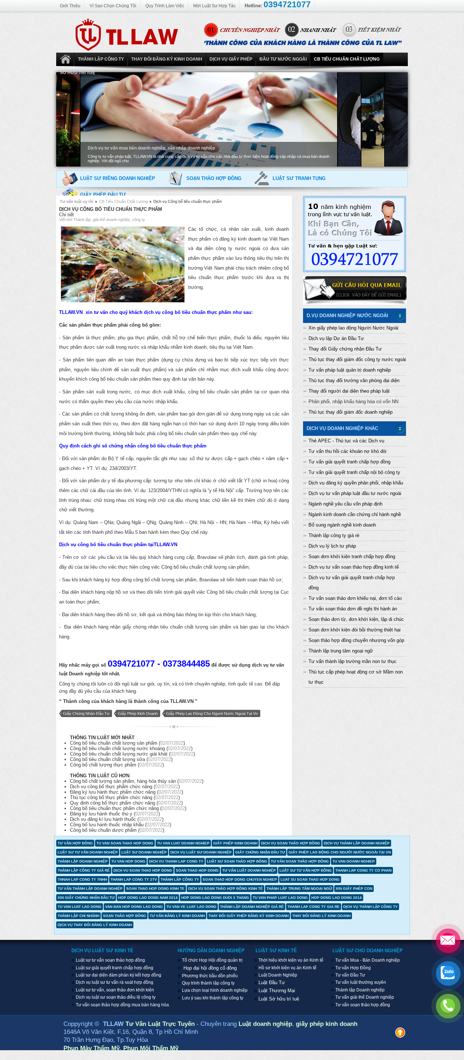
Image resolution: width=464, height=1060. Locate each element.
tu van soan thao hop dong (124, 843)
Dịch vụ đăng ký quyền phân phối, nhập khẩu (355, 483)
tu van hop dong (128, 861)
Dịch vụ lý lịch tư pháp (332, 546)
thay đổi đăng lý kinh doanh (321, 916)
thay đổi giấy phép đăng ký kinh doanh (248, 916)
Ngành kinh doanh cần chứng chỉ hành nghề (354, 514)
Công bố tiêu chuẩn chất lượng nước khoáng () (131, 748)
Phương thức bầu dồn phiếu (210, 975)
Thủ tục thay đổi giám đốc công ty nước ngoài (357, 359)
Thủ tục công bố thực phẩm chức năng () (125, 797)
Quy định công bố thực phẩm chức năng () (126, 803)
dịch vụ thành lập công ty (370, 907)
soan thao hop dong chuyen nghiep (240, 879)
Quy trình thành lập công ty (208, 983)
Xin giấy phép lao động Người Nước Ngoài (353, 328)
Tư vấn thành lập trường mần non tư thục (352, 661)
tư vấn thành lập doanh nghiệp (90, 889)
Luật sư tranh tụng (299, 178)
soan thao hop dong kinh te (155, 889)
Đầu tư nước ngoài (283, 59)
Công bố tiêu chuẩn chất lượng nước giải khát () (132, 754)
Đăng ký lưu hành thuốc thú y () (115, 814)
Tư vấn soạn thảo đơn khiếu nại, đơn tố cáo (355, 598)
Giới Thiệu (70, 5)
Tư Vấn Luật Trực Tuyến (160, 1023)
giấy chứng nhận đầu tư (86, 713)
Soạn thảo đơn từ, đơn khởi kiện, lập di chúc (356, 619)
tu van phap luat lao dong (280, 898)
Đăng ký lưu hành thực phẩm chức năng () (126, 792)
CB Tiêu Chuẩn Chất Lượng (347, 59)
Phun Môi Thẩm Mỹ (150, 1048)
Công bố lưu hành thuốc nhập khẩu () (120, 824)
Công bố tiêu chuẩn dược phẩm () (117, 830)
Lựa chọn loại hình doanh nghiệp (215, 990)
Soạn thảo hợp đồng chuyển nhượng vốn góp (356, 640)
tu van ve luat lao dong (191, 907)
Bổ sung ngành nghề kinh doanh (342, 525)
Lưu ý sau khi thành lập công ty (212, 997)
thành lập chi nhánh (78, 916)
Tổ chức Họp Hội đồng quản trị (212, 960)
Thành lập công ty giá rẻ (333, 535)
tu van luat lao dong (80, 907)
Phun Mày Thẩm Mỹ (91, 1048)
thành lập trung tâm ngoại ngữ (299, 889)
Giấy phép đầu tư (103, 194)
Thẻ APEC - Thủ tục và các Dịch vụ (346, 440)
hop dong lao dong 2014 (336, 898)
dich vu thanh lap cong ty (176, 861)
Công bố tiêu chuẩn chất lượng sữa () (121, 759)
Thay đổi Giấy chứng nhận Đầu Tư (345, 349)
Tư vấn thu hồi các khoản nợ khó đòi (347, 451)
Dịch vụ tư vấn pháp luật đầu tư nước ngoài (354, 493)
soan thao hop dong (197, 870)
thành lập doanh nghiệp (83, 861)
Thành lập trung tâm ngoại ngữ (340, 651)
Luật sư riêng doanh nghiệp (117, 178)
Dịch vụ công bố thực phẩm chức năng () (125, 786)
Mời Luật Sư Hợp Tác (214, 5)
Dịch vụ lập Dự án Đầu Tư (336, 338)
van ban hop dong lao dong (134, 907)
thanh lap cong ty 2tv (134, 879)
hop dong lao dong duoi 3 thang (215, 898)
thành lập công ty (180, 879)
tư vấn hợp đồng (75, 843)
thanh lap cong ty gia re (313, 907)
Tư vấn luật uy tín (77, 201)
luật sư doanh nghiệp (144, 852)
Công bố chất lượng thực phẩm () (117, 765)
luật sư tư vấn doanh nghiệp (88, 852)
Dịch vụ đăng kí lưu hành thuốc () (116, 819)
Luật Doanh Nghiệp (65, 59)
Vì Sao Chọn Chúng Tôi (113, 5)
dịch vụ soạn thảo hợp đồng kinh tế (225, 889)
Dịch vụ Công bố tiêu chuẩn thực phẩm (110, 209)
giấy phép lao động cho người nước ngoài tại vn (212, 713)
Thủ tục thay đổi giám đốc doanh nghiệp (350, 412)
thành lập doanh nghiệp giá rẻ (252, 907)
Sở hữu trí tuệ (77, 72)
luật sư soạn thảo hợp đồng (237, 861)
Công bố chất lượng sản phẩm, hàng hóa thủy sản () (136, 781)
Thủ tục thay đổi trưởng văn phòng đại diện (353, 380)
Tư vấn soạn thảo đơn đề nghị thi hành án (352, 608)
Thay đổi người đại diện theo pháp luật (349, 391)
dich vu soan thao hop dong (142, 870)
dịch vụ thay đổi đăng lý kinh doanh (95, 925)
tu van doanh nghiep (353, 861)
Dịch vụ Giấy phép (231, 59)
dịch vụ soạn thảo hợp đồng (290, 843)
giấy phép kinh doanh (138, 713)
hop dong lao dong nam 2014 (148, 898)
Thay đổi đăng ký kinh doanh (166, 59)
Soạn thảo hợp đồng (213, 178)
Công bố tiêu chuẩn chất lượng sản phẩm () (127, 743)
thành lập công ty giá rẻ (84, 870)
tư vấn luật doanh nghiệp (249, 870)
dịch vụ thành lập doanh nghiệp (357, 843)
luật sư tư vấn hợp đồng (305, 870)
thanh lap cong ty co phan (363, 870)
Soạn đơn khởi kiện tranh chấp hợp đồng (351, 556)
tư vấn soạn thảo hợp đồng (300, 861)
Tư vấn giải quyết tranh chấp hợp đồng (349, 461)
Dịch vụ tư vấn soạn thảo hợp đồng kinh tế (353, 567)
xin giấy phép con (354, 889)
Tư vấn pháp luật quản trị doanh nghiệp (349, 370)
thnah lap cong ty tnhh (82, 879)
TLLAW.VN (182, 701)
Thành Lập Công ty (101, 59)
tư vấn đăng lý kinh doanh (177, 916)
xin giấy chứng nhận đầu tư (86, 898)
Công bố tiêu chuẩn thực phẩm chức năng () (128, 808)
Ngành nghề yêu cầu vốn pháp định (345, 504)
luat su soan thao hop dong (310, 879)
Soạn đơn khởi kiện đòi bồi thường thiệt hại (354, 630)
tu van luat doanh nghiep (183, 843)
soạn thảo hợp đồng (124, 916)
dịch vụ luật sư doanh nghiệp (201, 852)
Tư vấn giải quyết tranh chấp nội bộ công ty (354, 472)
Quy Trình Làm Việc (164, 5)
